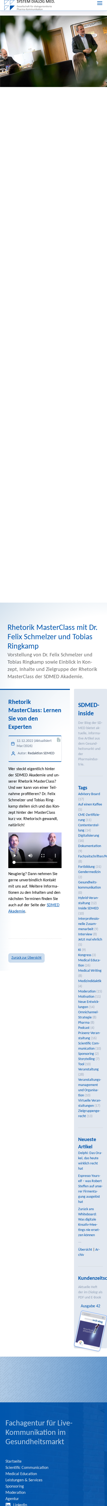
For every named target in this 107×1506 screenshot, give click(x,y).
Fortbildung (86, 867)
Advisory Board (89, 794)
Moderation (87, 992)
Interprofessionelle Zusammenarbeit (88, 924)
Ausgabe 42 (90, 1306)
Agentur (12, 1499)
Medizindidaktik (89, 981)
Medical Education (21, 1474)
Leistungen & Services (23, 1480)
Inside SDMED (88, 908)
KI (79, 950)
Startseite (13, 1462)
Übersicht (85, 1250)
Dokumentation (89, 846)
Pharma (84, 1023)
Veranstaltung (88, 1069)
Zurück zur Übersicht (26, 958)
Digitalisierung (88, 836)
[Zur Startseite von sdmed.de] (29, 5)
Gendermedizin (89, 872)
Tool (81, 1064)
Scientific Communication (26, 1468)
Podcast (84, 1028)
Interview (85, 934)
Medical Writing (90, 971)
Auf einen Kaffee (90, 805)
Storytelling (86, 1059)
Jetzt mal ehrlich (90, 940)
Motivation (86, 997)
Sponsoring (86, 1054)
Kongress (84, 955)
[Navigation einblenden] (100, 3)
